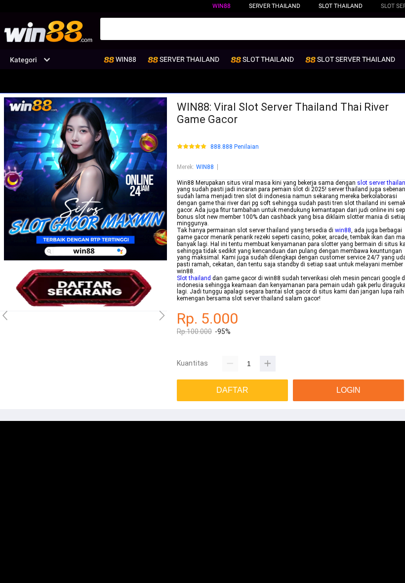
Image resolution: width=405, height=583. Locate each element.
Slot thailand (194, 278)
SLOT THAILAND (341, 5)
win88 (343, 230)
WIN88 (221, 5)
